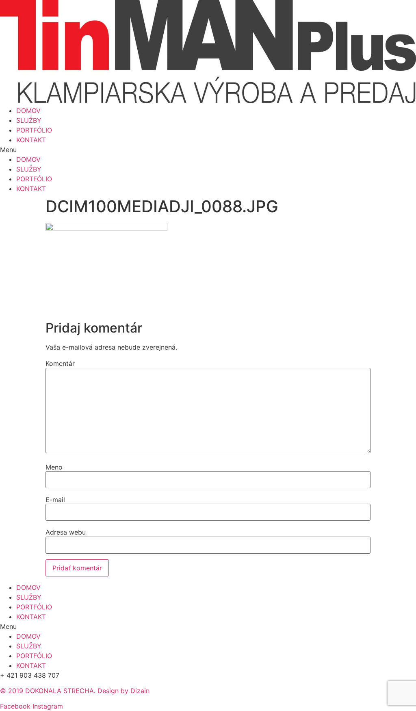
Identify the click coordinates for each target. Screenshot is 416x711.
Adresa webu (66, 532)
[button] (208, 149)
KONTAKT (31, 140)
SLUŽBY (28, 120)
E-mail (55, 499)
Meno (54, 467)
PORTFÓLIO (34, 130)
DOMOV (28, 111)
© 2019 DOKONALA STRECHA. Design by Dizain (75, 691)
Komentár (60, 363)
